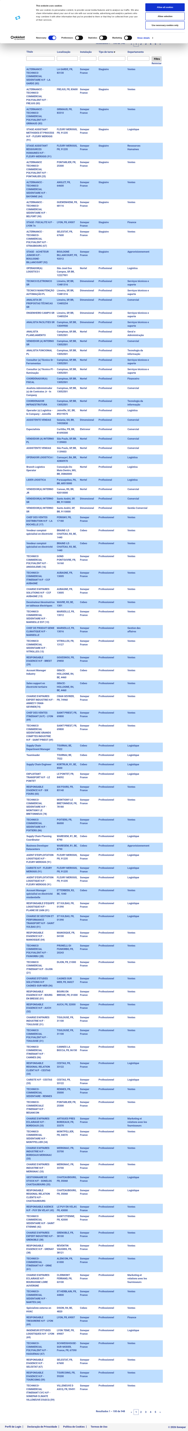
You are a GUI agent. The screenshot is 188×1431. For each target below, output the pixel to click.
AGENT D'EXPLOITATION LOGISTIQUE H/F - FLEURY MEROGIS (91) (40, 858)
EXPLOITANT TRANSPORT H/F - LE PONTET (38, 777)
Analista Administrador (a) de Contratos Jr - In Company (39, 392)
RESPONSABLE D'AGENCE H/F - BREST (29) (39, 661)
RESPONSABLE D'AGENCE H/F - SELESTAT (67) (35, 1363)
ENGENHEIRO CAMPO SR (40, 312)
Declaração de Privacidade (42, 1426)
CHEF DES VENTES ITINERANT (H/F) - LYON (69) (39, 716)
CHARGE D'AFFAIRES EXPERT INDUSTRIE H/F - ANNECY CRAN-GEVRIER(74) (40, 701)
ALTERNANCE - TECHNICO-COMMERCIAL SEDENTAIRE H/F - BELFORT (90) (36, 209)
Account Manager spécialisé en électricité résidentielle (39, 894)
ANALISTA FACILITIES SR (40, 322)
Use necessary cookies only (165, 25)
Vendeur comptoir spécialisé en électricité (39, 545)
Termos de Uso (99, 1426)
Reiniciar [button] (157, 63)
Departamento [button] (136, 51)
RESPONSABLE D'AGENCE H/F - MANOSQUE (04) (35, 936)
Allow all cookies (165, 7)
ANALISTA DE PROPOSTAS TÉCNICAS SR (39, 303)
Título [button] (29, 51)
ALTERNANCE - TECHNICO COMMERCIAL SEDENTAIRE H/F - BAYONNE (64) (36, 189)
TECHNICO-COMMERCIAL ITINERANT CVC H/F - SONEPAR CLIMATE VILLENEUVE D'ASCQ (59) (40, 1392)
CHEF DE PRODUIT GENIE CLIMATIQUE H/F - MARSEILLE (40, 631)
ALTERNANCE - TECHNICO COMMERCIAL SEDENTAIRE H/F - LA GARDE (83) (38, 76)
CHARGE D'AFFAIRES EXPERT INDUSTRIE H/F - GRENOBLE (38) (40, 1236)
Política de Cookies (74, 1426)
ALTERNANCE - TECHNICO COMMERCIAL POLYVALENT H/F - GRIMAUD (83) (36, 116)
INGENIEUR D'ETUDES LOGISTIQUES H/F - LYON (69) (40, 1334)
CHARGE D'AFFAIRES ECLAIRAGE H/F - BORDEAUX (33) (37, 1122)
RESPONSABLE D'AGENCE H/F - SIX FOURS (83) (37, 790)
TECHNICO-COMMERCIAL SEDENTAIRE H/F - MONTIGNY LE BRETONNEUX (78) (36, 806)
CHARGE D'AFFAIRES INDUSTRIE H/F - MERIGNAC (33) (37, 1168)
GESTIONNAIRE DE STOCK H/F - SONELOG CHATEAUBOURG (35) (39, 1181)
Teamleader (33, 755)
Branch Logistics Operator (35, 468)
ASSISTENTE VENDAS (38, 419)
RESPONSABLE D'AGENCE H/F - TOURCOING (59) (35, 1376)
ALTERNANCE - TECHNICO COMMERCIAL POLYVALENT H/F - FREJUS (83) (36, 96)
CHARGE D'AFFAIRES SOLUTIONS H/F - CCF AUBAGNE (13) (38, 593)
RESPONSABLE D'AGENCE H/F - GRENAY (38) (40, 1249)
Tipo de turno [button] (106, 51)
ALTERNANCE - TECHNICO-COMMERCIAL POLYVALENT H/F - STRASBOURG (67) (36, 238)
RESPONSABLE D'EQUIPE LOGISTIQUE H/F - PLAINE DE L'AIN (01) (40, 907)
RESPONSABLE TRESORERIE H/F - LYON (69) (39, 1321)
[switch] (79, 38)
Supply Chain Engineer (38, 764)
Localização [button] (63, 51)
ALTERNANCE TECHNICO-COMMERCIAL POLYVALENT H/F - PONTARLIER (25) (36, 169)
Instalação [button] (86, 51)
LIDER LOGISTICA (36, 479)
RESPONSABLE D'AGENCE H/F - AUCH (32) (38, 1008)
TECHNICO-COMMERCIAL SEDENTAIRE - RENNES (39, 1093)
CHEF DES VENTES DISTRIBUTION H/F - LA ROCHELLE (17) (39, 521)
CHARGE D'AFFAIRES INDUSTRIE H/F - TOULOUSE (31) (37, 1021)
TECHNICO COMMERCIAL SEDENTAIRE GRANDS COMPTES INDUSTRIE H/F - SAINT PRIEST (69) (39, 732)
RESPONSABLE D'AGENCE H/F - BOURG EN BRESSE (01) (39, 995)
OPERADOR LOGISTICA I (39, 457)
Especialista (33, 429)
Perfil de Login (13, 1426)
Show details (143, 38)
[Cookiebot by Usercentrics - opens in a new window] (18, 38)
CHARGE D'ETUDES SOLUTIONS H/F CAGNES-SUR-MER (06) (39, 982)
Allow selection (165, 16)
